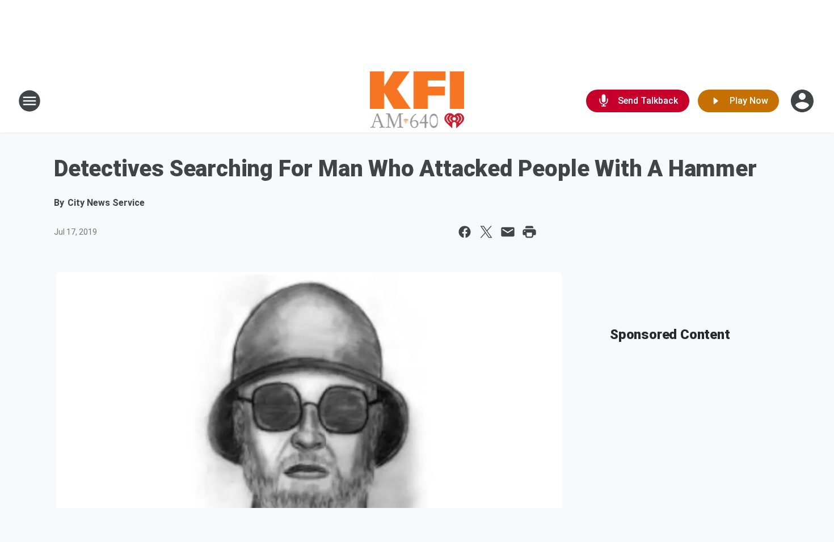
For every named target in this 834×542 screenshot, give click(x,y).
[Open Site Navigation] (29, 101)
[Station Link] (417, 100)
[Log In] (803, 101)
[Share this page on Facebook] (465, 232)
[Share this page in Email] (508, 232)
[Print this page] (529, 232)
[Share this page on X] (486, 232)
